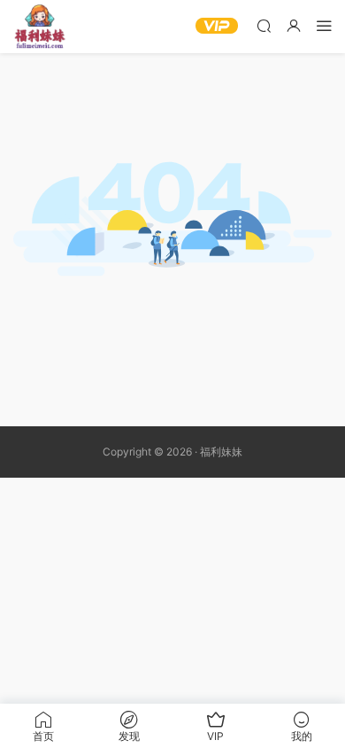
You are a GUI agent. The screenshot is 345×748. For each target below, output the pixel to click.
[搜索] (264, 25)
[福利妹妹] (39, 26)
